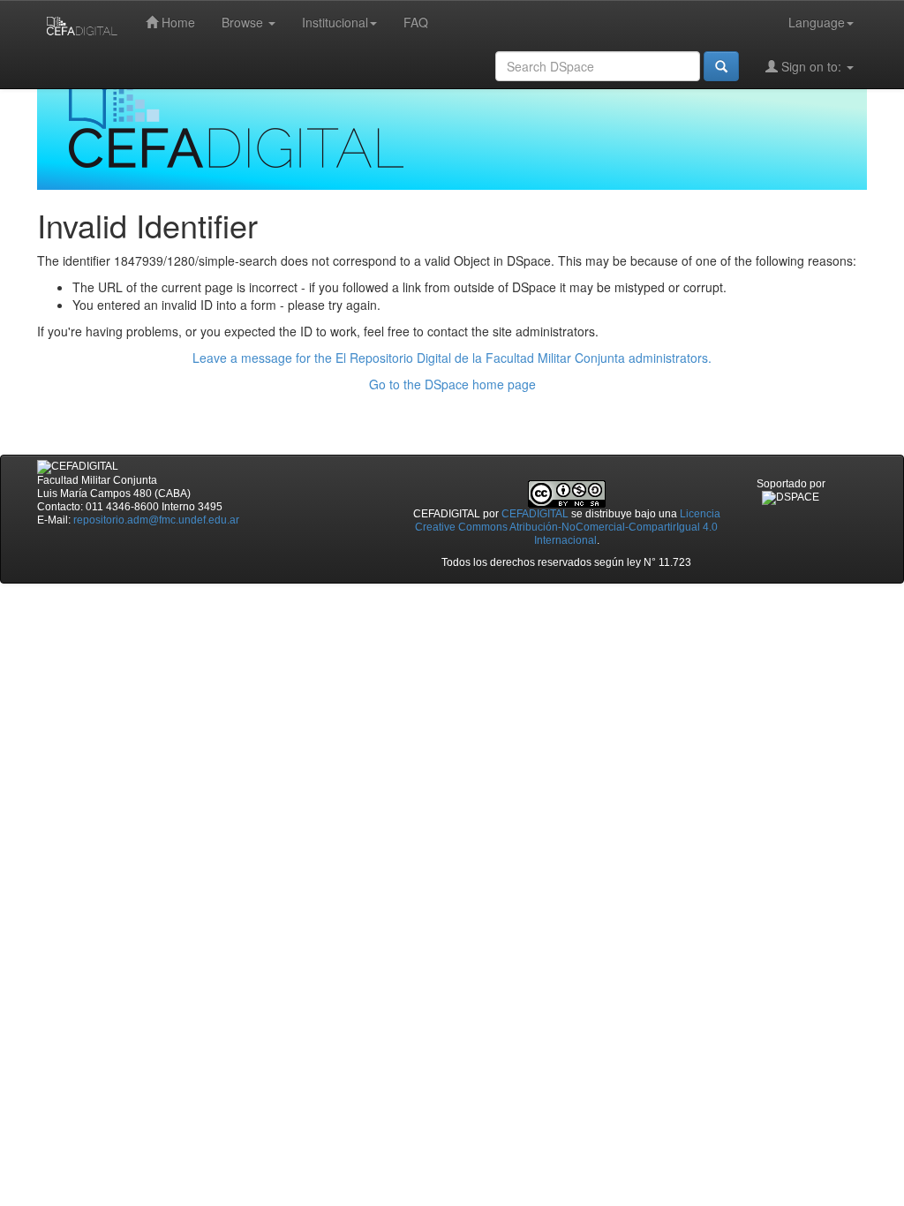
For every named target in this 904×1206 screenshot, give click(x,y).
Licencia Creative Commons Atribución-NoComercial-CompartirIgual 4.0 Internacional (567, 527)
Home (176, 22)
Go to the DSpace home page (452, 384)
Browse (244, 22)
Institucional (335, 22)
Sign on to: (811, 66)
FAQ (415, 22)
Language (816, 22)
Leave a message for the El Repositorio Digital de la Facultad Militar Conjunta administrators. (452, 357)
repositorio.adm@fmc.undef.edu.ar (156, 520)
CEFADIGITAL (535, 514)
